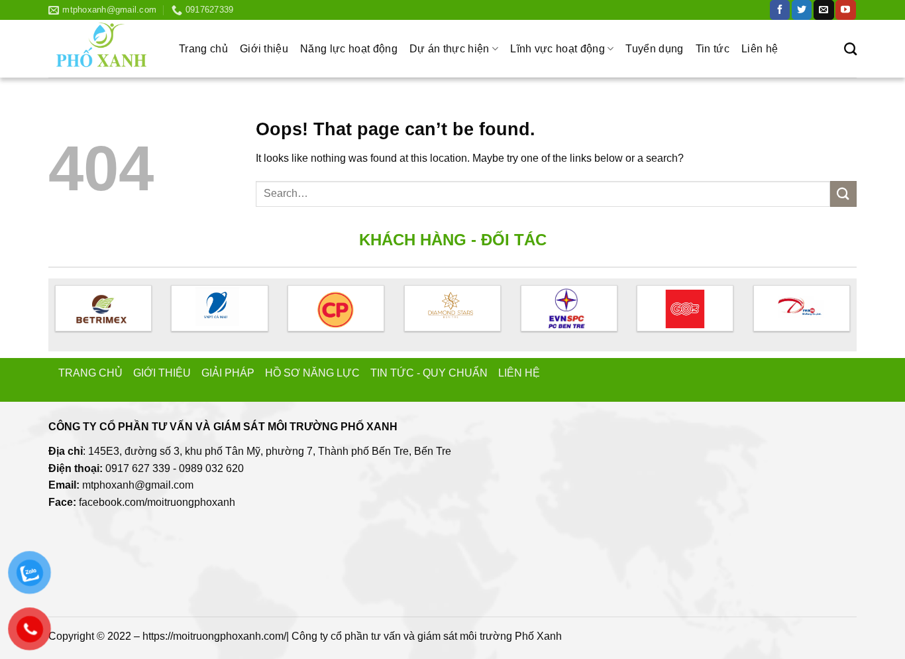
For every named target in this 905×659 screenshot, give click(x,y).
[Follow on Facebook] (780, 10)
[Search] (850, 48)
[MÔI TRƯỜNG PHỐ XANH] (103, 49)
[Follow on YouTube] (845, 10)
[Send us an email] (823, 10)
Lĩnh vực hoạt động (557, 48)
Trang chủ (203, 48)
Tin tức (712, 48)
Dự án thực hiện (449, 48)
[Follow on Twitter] (802, 10)
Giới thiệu (264, 48)
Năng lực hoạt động (349, 48)
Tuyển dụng (654, 48)
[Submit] (843, 194)
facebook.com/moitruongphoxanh (157, 502)
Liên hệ (759, 48)
